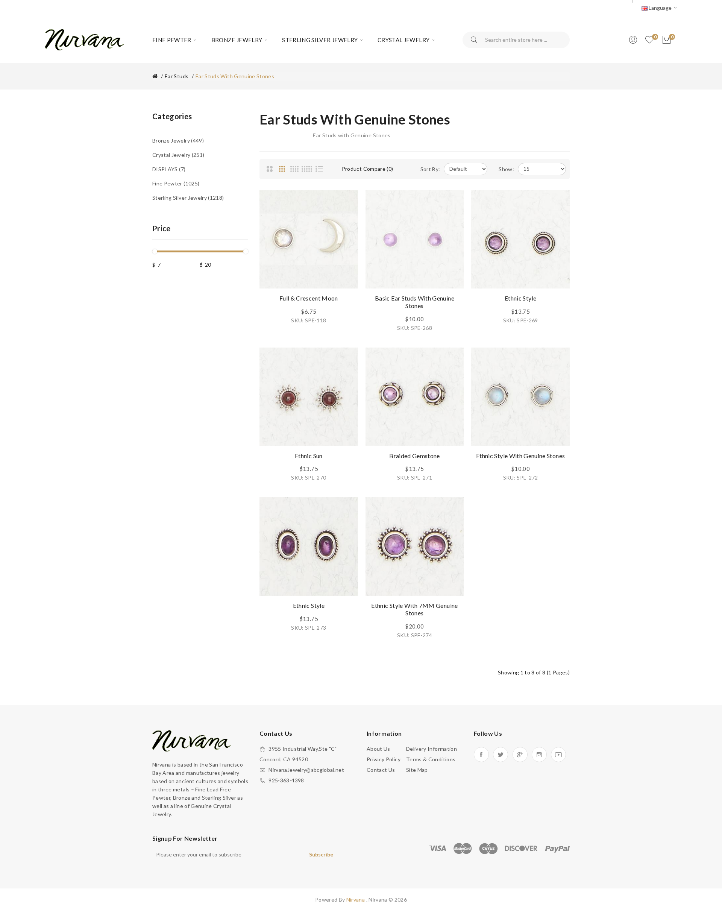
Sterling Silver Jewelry (187, 197)
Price (161, 228)
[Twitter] (500, 754)
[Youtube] (558, 754)
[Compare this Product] (345, 220)
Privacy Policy (383, 759)
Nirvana (356, 899)
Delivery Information (431, 749)
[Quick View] (345, 237)
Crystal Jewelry (177, 155)
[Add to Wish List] (345, 203)
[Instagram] (539, 754)
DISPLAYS (168, 169)
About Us (378, 749)
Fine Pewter (175, 183)
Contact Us (381, 770)
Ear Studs (176, 76)
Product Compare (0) (367, 168)
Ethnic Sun (309, 455)
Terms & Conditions (430, 759)
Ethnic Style (520, 298)
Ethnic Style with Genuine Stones (520, 455)
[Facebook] (481, 754)
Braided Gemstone (414, 455)
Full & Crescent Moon (308, 298)
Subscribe (321, 854)
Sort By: (430, 169)
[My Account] (633, 39)
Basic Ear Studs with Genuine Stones (414, 302)
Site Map (417, 770)
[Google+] (520, 754)
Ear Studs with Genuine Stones (235, 76)
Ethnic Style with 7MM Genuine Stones (414, 609)
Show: (506, 169)
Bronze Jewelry (177, 140)
